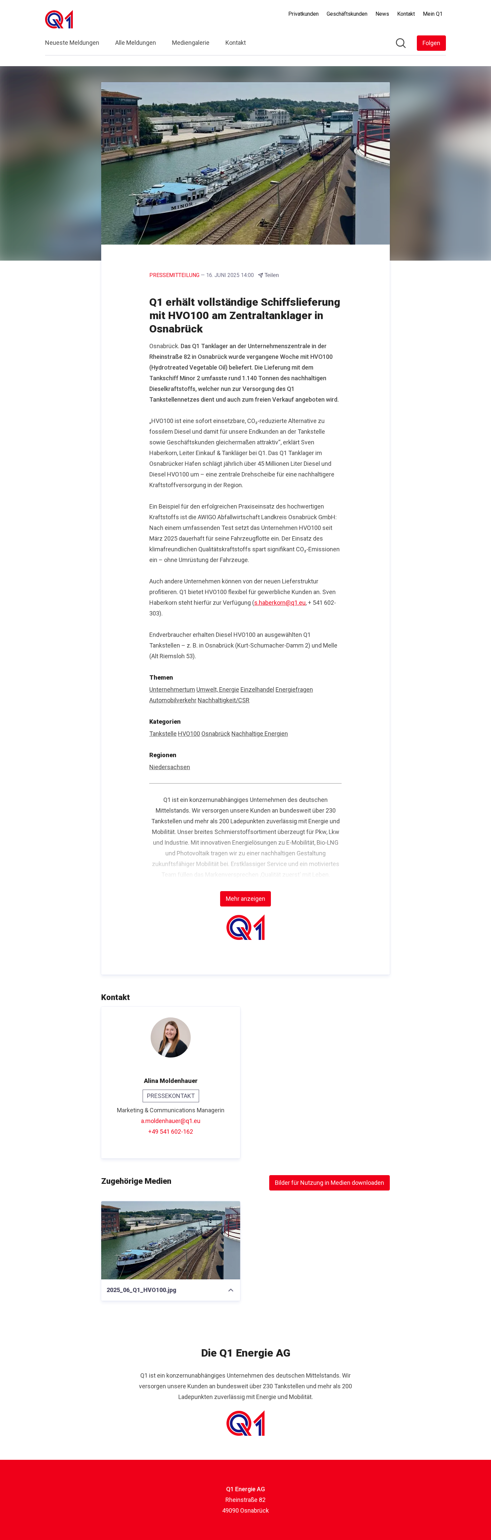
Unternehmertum (172, 689)
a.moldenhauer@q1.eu (170, 1120)
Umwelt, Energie (217, 689)
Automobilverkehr (172, 700)
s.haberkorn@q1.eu (280, 602)
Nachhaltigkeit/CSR (224, 700)
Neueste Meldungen (72, 42)
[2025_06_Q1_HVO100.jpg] (170, 1240)
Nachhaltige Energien (259, 733)
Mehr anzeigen (245, 898)
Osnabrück (215, 733)
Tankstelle (163, 733)
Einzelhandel (257, 689)
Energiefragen (294, 689)
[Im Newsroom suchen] (400, 43)
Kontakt (235, 42)
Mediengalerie (190, 42)
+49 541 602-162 (170, 1131)
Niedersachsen (169, 767)
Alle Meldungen (135, 42)
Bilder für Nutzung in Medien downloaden (329, 1182)
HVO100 (189, 733)
